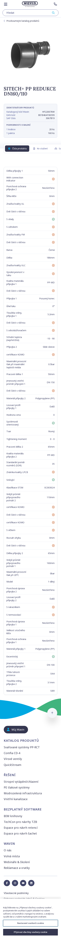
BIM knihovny (13, 816)
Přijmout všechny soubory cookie (30, 932)
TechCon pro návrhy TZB (20, 822)
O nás (7, 850)
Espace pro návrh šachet (20, 833)
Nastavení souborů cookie (30, 923)
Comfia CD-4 (12, 753)
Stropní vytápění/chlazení (21, 781)
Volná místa (12, 856)
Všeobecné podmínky (16, 893)
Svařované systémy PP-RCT (22, 747)
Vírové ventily (13, 759)
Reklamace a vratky (17, 868)
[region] (30, 918)
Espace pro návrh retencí (21, 827)
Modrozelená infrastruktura (23, 793)
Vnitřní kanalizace (16, 799)
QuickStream (12, 765)
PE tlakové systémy (17, 787)
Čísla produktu (19, 148)
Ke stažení (42, 148)
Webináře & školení (17, 862)
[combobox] (30, 12)
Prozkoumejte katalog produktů (22, 20)
